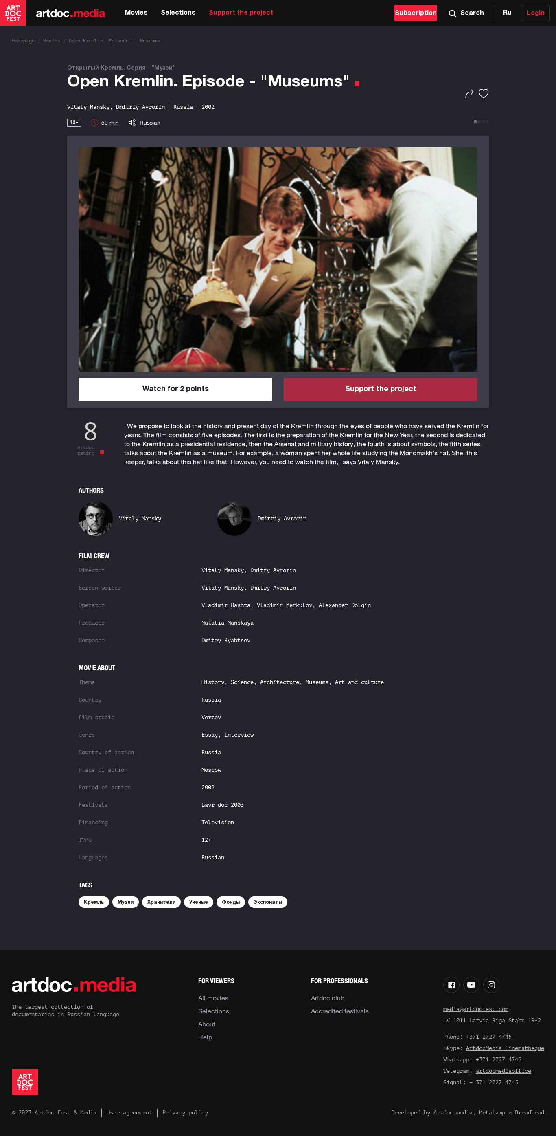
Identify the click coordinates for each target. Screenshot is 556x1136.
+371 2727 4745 (489, 1037)
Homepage (23, 41)
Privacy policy (185, 1113)
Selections (178, 13)
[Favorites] (484, 94)
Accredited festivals (340, 1011)
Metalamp (492, 1113)
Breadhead (529, 1113)
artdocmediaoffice (503, 1071)
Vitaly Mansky (140, 518)
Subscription (416, 13)
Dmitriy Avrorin (282, 518)
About (206, 1024)
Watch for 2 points (175, 389)
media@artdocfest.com (475, 1009)
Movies (136, 13)
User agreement (129, 1113)
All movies (213, 998)
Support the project (241, 13)
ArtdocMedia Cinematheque (505, 1048)
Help (205, 1037)
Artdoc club (327, 998)
